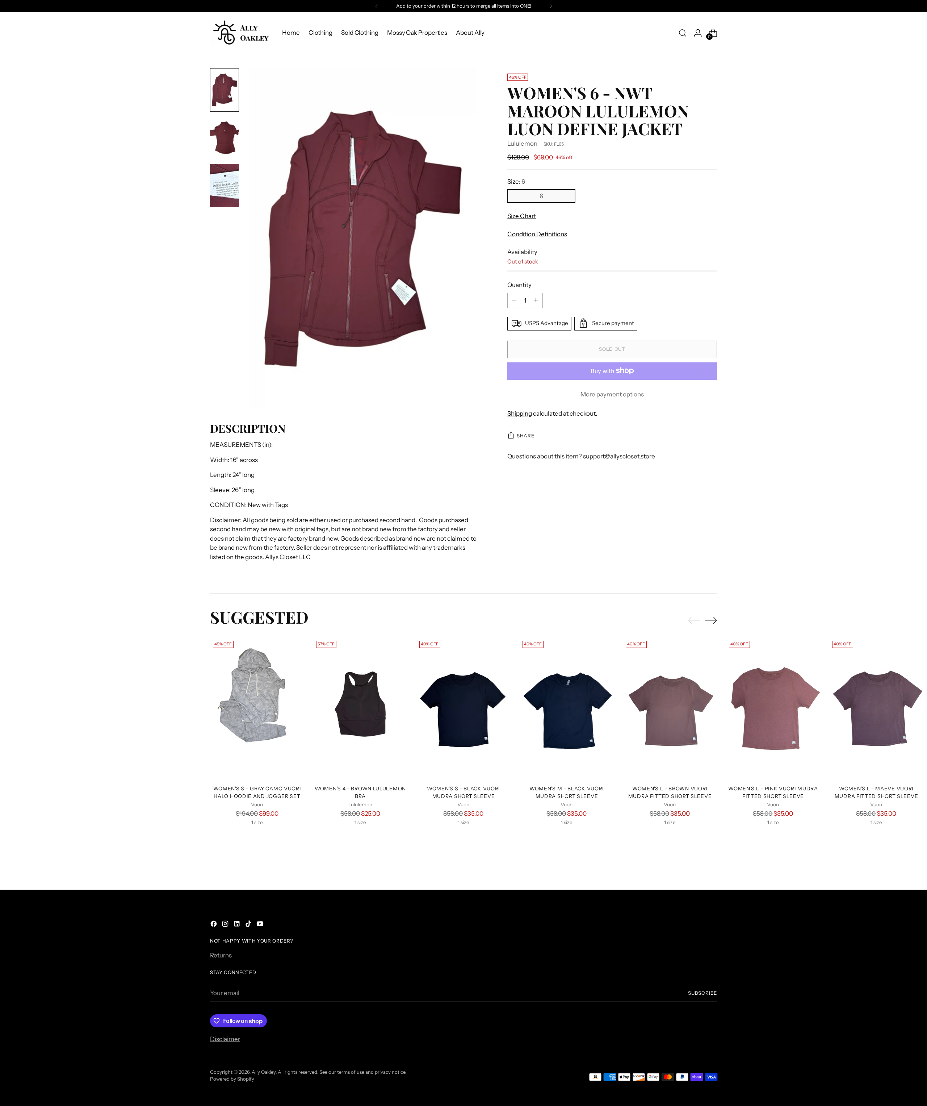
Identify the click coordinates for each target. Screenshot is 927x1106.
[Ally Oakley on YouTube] (260, 925)
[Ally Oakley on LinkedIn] (237, 925)
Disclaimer (225, 1039)
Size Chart (521, 216)
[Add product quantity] (535, 300)
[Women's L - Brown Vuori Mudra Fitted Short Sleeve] (670, 708)
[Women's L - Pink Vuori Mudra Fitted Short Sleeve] (773, 708)
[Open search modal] (682, 33)
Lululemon (522, 143)
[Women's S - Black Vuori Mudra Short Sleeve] (463, 708)
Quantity (519, 284)
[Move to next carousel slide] (711, 620)
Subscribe (702, 993)
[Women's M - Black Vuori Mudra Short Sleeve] (567, 708)
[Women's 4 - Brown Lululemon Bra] (360, 708)
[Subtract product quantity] (514, 300)
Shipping (519, 413)
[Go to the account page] (698, 33)
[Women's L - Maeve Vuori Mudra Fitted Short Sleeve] (876, 708)
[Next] (551, 6)
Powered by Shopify (232, 1079)
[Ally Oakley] (241, 33)
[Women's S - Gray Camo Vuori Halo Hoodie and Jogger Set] (257, 708)
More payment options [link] (612, 394)
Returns (221, 955)
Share (525, 435)
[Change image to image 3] (224, 185)
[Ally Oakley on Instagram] (226, 925)
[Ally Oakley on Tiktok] (249, 925)
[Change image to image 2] (224, 137)
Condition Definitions (537, 233)
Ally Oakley (264, 1072)
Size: (516, 181)
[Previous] (377, 6)
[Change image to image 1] (224, 90)
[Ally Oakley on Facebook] (214, 925)
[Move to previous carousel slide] (694, 620)
